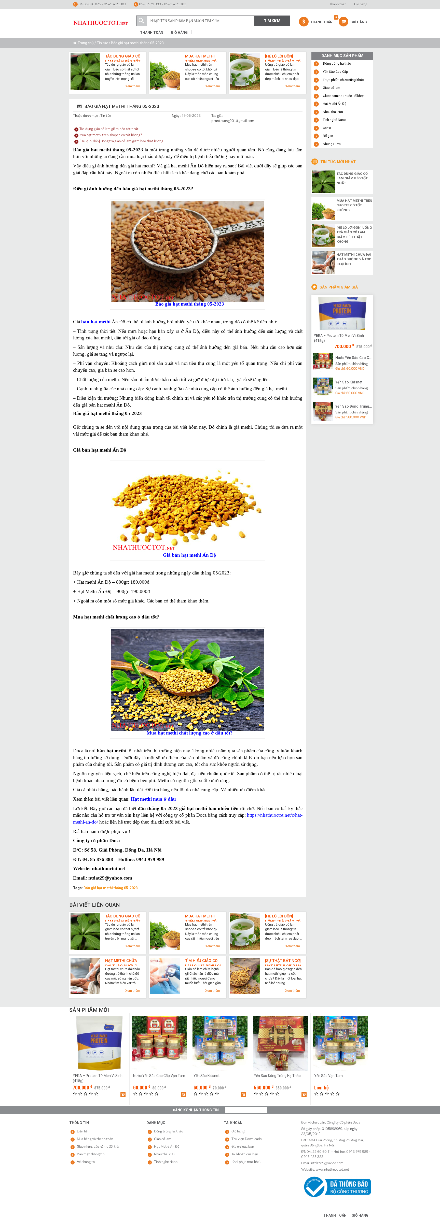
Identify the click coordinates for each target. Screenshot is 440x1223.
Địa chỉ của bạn (242, 1147)
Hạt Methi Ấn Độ (334, 104)
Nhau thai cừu (333, 112)
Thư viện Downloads (246, 1139)
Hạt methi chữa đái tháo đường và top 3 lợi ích (121, 962)
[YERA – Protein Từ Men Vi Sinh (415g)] (342, 313)
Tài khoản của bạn (244, 1154)
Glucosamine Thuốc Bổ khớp (344, 96)
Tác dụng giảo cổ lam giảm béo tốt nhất (122, 58)
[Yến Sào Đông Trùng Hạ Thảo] (323, 411)
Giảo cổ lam (331, 88)
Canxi (327, 128)
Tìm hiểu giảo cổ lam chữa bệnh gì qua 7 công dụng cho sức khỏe (203, 962)
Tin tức (102, 43)
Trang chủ (86, 43)
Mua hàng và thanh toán (95, 1139)
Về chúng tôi (86, 1162)
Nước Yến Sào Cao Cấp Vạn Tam (353, 358)
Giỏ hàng (360, 4)
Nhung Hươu (332, 144)
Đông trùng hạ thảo (337, 63)
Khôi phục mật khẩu (246, 1162)
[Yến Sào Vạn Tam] (340, 1043)
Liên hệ (82, 1131)
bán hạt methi (96, 321)
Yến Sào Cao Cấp (335, 72)
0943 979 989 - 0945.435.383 (162, 4)
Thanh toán (338, 4)
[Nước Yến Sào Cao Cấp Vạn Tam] (323, 363)
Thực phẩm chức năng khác (343, 80)
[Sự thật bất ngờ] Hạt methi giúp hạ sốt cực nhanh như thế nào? (283, 962)
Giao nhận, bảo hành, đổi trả (98, 1147)
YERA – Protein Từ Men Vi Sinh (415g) (339, 338)
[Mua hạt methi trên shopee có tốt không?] (323, 208)
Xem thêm (132, 86)
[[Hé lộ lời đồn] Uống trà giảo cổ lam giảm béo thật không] (323, 235)
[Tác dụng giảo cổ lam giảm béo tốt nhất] (323, 181)
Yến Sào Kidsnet (348, 382)
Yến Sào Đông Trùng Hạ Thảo (353, 406)
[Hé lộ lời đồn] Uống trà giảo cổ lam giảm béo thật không (282, 58)
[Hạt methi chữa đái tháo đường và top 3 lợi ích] (323, 262)
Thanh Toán (321, 22)
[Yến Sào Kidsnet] (323, 387)
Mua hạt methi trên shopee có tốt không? (201, 58)
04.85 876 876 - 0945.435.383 (102, 4)
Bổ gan (328, 136)
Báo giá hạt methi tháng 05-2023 (111, 888)
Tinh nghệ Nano (334, 120)
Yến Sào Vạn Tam (328, 1076)
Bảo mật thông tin (91, 1154)
